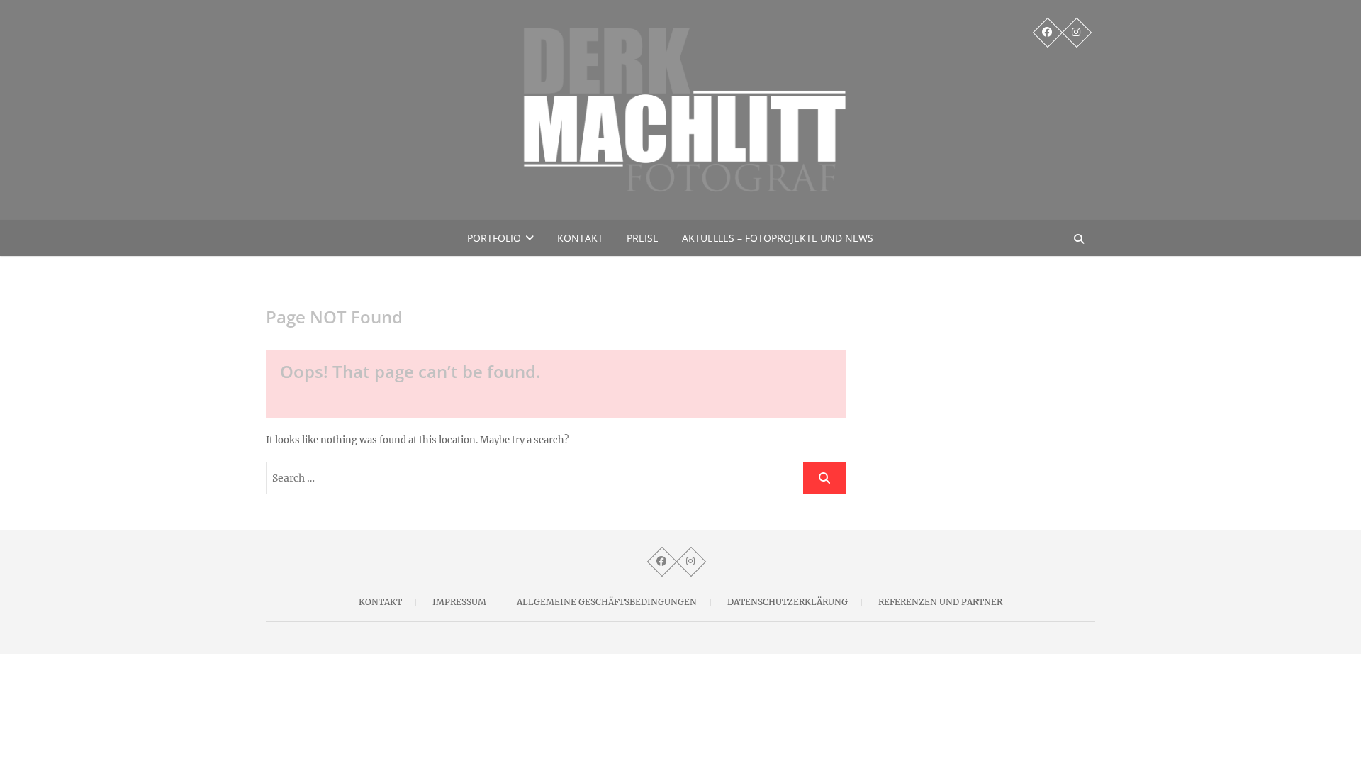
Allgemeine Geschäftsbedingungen (607, 601)
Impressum (459, 601)
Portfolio (494, 238)
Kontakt (580, 238)
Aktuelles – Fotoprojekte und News (777, 238)
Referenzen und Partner (940, 601)
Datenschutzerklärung (787, 601)
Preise (643, 238)
